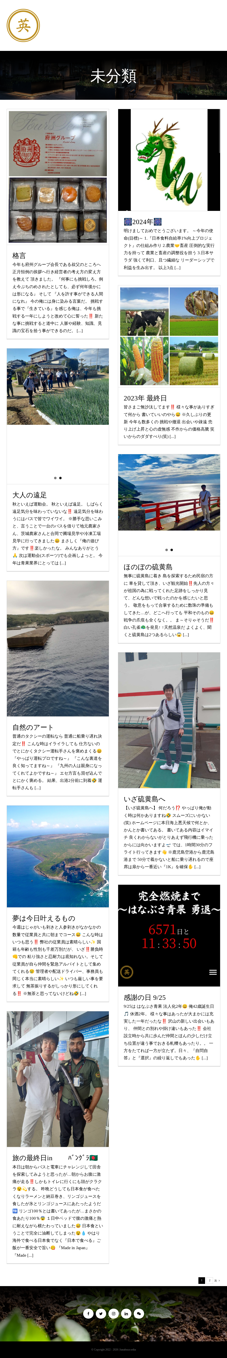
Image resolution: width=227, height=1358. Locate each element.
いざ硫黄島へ (169, 712)
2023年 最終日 (169, 328)
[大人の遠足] (58, 386)
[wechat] (139, 1314)
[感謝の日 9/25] (169, 936)
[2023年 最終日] (169, 336)
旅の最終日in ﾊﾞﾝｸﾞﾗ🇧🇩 (58, 1071)
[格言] (58, 177)
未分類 (58, 185)
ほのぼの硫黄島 (148, 567)
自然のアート (58, 640)
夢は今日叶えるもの (58, 848)
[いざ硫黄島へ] (169, 720)
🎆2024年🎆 (169, 152)
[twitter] (101, 1314)
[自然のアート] (58, 648)
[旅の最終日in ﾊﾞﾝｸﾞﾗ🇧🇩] (58, 1079)
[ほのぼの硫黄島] (169, 492)
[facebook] (88, 1314)
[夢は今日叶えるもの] (58, 856)
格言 (58, 169)
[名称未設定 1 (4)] (23, 11)
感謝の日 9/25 (145, 997)
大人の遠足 (29, 495)
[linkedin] (126, 1314)
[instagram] (113, 1314)
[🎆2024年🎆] (169, 160)
